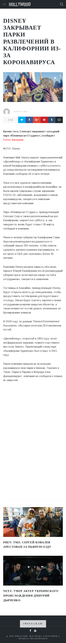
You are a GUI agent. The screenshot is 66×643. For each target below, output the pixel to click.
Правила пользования (33, 638)
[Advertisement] (27, 445)
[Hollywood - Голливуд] (20, 4)
